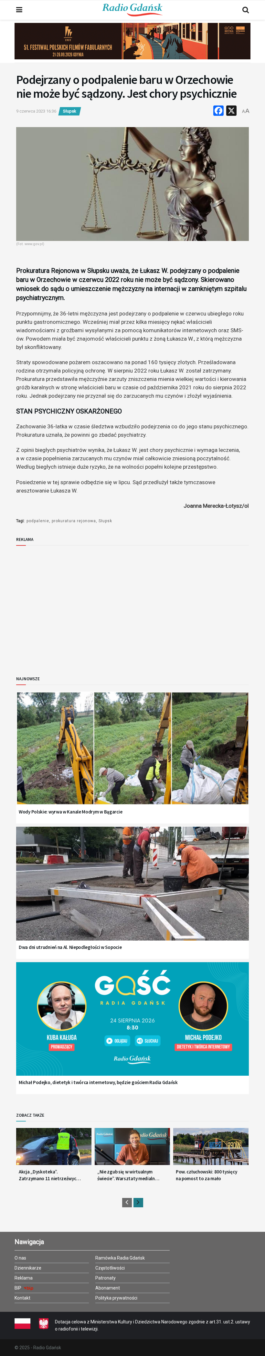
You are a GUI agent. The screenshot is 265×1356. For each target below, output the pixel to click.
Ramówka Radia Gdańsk (120, 1258)
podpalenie (37, 521)
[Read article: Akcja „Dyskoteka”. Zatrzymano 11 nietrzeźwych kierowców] (53, 1149)
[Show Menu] (19, 10)
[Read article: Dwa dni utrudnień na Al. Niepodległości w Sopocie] (132, 892)
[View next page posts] (138, 1202)
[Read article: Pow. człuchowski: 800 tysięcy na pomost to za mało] (211, 1149)
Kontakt (22, 1298)
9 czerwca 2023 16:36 (36, 111)
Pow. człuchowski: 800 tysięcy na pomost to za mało (206, 1175)
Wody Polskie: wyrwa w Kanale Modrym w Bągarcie (70, 812)
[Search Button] (245, 10)
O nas (20, 1258)
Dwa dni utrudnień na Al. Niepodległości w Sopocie (70, 947)
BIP (18, 1288)
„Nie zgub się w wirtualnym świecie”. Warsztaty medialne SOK (127, 1175)
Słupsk (69, 111)
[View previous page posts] (127, 1202)
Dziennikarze (28, 1268)
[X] (231, 111)
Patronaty (105, 1278)
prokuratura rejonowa (74, 521)
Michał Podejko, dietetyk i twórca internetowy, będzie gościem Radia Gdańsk (98, 1082)
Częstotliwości (110, 1268)
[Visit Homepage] (132, 10)
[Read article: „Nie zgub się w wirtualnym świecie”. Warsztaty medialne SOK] (132, 1149)
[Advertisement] (69, 605)
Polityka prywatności (116, 1298)
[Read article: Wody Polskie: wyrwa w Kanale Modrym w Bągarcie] (132, 757)
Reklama (24, 1278)
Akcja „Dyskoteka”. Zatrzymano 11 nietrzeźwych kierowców (49, 1175)
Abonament (107, 1288)
